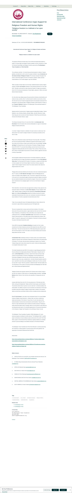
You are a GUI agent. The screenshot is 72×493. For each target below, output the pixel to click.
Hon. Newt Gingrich (15, 397)
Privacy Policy (4, 491)
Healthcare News (39, 6)
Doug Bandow (31, 399)
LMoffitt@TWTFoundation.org (30, 358)
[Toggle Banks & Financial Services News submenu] (34, 6)
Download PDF (60, 14)
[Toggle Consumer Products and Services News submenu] (19, 6)
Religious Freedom (40, 397)
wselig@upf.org (15, 363)
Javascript (59, 19)
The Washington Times (18, 404)
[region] (36, 490)
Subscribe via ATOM (61, 18)
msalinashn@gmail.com (41, 381)
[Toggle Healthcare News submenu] (42, 6)
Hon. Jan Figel (23, 397)
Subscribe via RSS (60, 16)
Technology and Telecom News (54, 6)
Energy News (23, 6)
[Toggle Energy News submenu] (27, 6)
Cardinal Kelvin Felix (24, 399)
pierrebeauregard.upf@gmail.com (33, 374)
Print (58, 12)
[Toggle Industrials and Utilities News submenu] (50, 6)
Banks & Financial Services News (31, 6)
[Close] (70, 490)
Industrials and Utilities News (47, 6)
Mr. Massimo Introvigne (31, 397)
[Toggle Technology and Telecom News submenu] (58, 6)
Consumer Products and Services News (16, 6)
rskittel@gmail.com (31, 370)
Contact (13, 419)
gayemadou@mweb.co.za (31, 367)
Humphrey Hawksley (15, 399)
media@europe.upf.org (36, 377)
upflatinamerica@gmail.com (34, 384)
